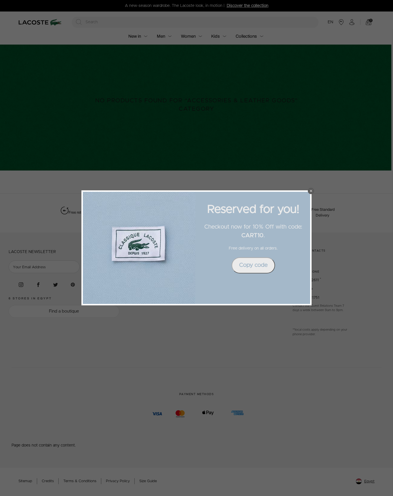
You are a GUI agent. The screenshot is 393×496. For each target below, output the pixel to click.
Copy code (253, 265)
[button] (311, 191)
